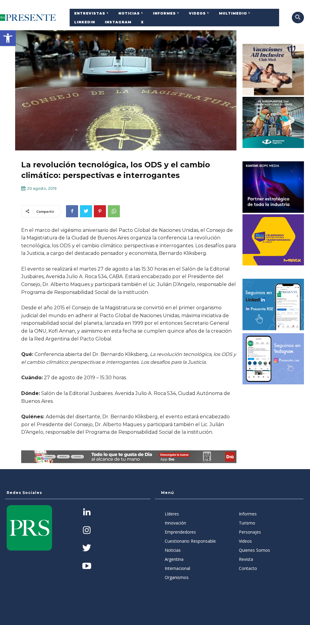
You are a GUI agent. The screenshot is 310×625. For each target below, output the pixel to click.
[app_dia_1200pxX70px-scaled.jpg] (128, 456)
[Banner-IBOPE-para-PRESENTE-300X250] (273, 187)
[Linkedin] (86, 512)
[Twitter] (86, 211)
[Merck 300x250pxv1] (273, 240)
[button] (8, 38)
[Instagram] (86, 530)
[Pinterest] (100, 211)
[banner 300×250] (273, 122)
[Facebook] (72, 211)
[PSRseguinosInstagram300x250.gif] (273, 359)
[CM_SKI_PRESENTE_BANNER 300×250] (273, 69)
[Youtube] (86, 566)
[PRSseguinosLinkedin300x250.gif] (273, 304)
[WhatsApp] (114, 211)
